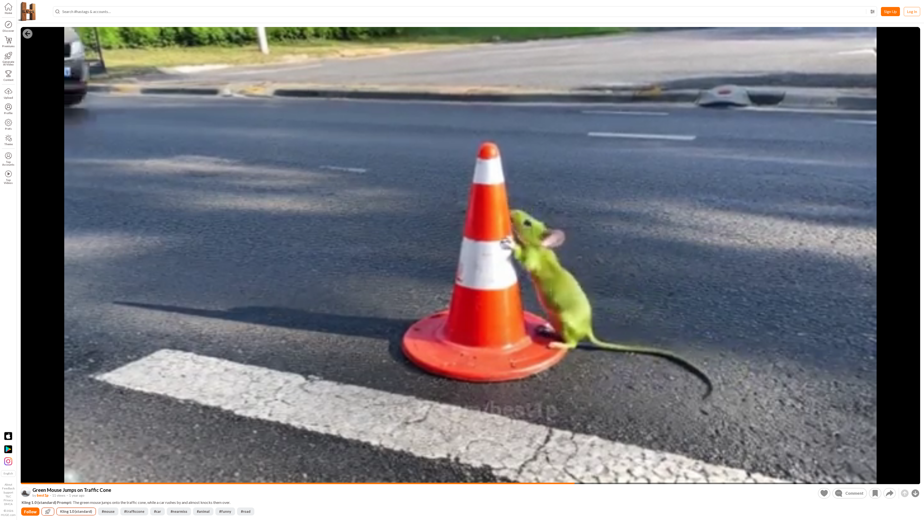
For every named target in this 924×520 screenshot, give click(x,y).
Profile (8, 113)
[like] (824, 493)
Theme (8, 144)
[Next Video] (915, 493)
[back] (27, 34)
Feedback (8, 488)
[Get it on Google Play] (8, 449)
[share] (889, 493)
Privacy (8, 500)
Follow (30, 511)
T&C (8, 496)
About (8, 484)
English (8, 473)
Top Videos (8, 181)
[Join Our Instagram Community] (8, 460)
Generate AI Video (8, 63)
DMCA (8, 504)
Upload (8, 97)
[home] (26, 11)
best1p (43, 495)
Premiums (8, 46)
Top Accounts (8, 163)
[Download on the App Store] (8, 436)
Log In (912, 11)
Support (8, 492)
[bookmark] (875, 493)
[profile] (26, 492)
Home (8, 12)
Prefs (8, 128)
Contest (8, 79)
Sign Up (890, 11)
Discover (8, 30)
